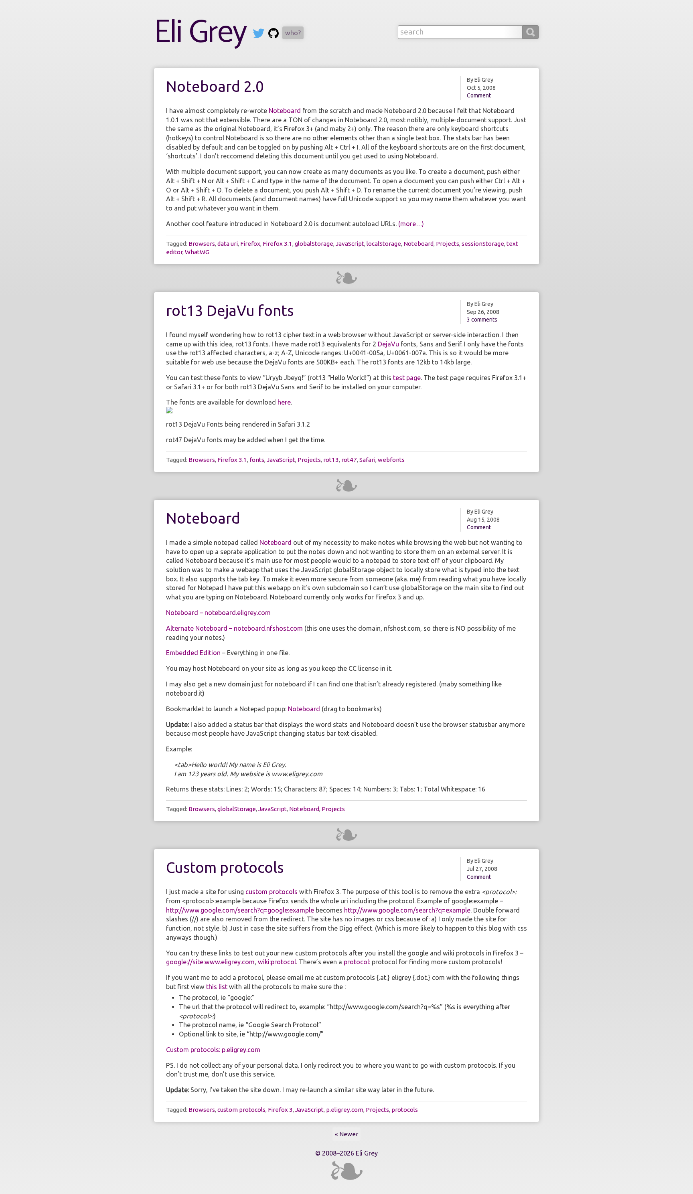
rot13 (331, 459)
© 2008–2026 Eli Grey (346, 1153)
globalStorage (314, 243)
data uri (227, 243)
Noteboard (285, 110)
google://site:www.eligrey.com (210, 961)
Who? (293, 32)
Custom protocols (225, 867)
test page (407, 377)
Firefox (250, 243)
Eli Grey (200, 32)
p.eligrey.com (344, 1109)
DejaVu (388, 344)
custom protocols (271, 891)
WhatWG (197, 252)
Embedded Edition (193, 652)
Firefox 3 (280, 1109)
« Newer (346, 1134)
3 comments (482, 319)
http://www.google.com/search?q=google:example (240, 910)
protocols (404, 1109)
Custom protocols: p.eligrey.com (213, 1049)
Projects (447, 243)
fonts (256, 459)
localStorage (384, 243)
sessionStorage (483, 243)
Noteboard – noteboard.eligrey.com (218, 612)
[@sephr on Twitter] (259, 34)
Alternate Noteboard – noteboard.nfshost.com (234, 628)
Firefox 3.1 (277, 243)
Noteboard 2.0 (215, 86)
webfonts (391, 459)
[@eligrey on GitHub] (273, 34)
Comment (479, 95)
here (284, 402)
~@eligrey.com (331, 32)
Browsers (201, 243)
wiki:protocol (277, 961)
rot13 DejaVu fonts (230, 310)
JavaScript (350, 243)
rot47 (349, 459)
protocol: (357, 961)
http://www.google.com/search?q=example (407, 910)
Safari (367, 459)
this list (216, 986)
